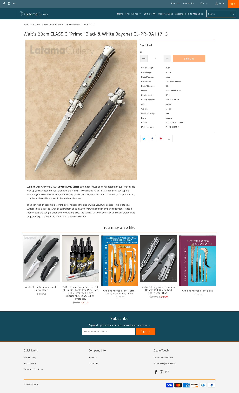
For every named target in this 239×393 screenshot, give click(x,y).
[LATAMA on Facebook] (3, 3)
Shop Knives (132, 13)
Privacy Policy (30, 357)
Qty (142, 52)
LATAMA (34, 384)
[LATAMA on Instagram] (8, 3)
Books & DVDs (165, 13)
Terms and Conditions (33, 369)
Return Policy (30, 363)
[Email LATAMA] (13, 3)
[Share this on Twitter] (143, 138)
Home (120, 13)
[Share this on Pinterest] (160, 138)
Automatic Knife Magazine (189, 13)
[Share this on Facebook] (152, 138)
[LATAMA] (33, 14)
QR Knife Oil (150, 13)
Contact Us (188, 3)
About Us (175, 3)
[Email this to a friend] (169, 138)
